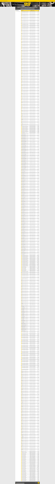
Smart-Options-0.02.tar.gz (25, 336)
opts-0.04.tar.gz (24, 462)
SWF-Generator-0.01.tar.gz (25, 273)
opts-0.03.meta (24, 458)
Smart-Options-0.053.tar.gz (25, 360)
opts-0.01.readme (24, 454)
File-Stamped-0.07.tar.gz (25, 263)
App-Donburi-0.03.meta (24, 130)
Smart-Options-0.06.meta (25, 346)
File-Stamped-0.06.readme (25, 260)
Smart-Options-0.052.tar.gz (25, 357)
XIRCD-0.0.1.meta (24, 451)
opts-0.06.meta (24, 465)
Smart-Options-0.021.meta (25, 349)
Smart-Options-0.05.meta (25, 343)
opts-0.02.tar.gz (24, 457)
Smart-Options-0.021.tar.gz (25, 351)
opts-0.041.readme (24, 477)
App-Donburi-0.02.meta (24, 128)
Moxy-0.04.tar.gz (24, 268)
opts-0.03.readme (24, 459)
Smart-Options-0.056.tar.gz (25, 366)
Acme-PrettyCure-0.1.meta (25, 24)
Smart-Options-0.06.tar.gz (25, 348)
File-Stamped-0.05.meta (25, 257)
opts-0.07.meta (24, 467)
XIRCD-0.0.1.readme (24, 452)
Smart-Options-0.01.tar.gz (25, 333)
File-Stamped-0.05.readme (25, 258)
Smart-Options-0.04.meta (25, 340)
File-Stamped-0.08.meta (25, 264)
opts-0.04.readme (24, 461)
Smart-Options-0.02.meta (25, 334)
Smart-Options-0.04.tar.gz (25, 342)
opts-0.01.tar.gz (24, 455)
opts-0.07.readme (24, 468)
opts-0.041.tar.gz (24, 478)
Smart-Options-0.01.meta (25, 331)
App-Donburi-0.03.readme (25, 131)
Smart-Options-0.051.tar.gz (25, 354)
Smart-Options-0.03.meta (25, 337)
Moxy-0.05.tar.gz (24, 270)
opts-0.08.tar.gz (24, 471)
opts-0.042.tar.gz (24, 480)
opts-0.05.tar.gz (24, 464)
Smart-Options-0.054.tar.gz (25, 363)
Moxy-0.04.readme (24, 267)
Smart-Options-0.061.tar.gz (25, 369)
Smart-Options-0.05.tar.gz (25, 345)
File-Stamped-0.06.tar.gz (25, 261)
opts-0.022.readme (24, 475)
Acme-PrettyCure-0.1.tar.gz (25, 26)
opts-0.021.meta (24, 472)
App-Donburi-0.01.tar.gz (25, 127)
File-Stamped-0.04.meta (25, 255)
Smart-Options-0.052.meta (25, 355)
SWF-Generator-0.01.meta (25, 271)
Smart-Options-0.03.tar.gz (25, 339)
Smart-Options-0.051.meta (25, 352)
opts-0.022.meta (24, 474)
